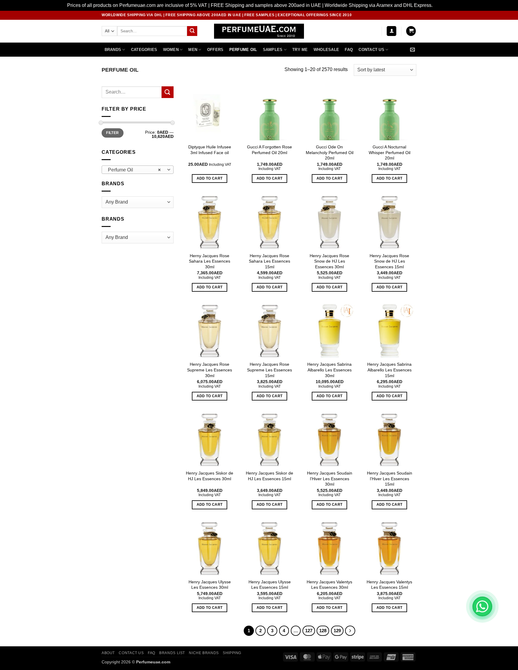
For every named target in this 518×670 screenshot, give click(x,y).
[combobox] (138, 169)
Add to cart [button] (210, 178)
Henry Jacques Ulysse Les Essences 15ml (270, 584)
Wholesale (326, 49)
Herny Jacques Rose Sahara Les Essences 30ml (209, 261)
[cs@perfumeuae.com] (413, 49)
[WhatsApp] (482, 606)
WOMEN (171, 49)
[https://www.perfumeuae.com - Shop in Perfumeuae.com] (259, 31)
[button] (391, 31)
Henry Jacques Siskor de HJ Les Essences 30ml (209, 476)
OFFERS (215, 49)
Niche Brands (204, 653)
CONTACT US (131, 653)
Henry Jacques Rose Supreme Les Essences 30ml (209, 370)
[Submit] (192, 31)
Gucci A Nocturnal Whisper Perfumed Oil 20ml (389, 152)
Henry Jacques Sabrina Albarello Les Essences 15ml (389, 370)
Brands (113, 49)
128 (322, 630)
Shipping (232, 653)
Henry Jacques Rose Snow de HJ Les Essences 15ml (389, 261)
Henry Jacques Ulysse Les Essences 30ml (210, 584)
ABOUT (108, 653)
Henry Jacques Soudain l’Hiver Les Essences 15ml (389, 479)
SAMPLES (273, 49)
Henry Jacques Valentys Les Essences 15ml (389, 584)
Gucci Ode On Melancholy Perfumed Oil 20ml (329, 152)
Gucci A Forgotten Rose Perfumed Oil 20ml (269, 149)
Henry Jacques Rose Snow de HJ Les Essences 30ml (329, 261)
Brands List (172, 653)
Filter (112, 133)
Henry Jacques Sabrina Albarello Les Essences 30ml (329, 370)
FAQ (349, 49)
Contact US (371, 49)
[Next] (350, 631)
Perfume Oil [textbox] (134, 169)
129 (337, 630)
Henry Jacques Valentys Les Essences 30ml (329, 584)
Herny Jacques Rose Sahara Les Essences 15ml (269, 261)
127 (308, 630)
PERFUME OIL (243, 49)
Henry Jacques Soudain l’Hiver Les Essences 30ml (329, 479)
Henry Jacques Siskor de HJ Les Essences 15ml (269, 476)
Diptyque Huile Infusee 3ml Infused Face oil (209, 149)
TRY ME (300, 49)
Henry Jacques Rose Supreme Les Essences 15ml (269, 370)
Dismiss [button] (442, 5)
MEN (192, 49)
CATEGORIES (144, 49)
